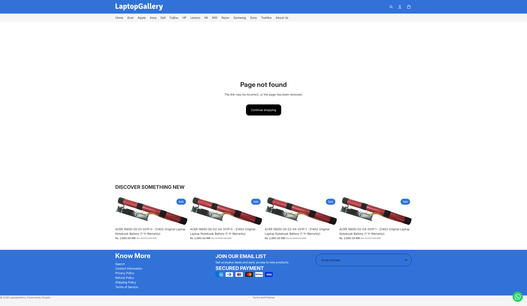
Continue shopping (263, 110)
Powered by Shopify (38, 297)
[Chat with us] (518, 297)
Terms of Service (126, 286)
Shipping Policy (125, 282)
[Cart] (408, 6)
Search (120, 263)
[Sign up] (405, 260)
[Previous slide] (121, 211)
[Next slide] (181, 211)
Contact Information (128, 268)
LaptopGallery (17, 297)
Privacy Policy (124, 273)
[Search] (391, 6)
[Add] (181, 219)
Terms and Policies (264, 297)
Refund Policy (124, 277)
